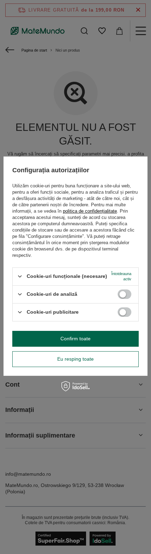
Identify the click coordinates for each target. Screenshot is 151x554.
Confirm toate (75, 338)
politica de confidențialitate (90, 211)
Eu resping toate (75, 359)
